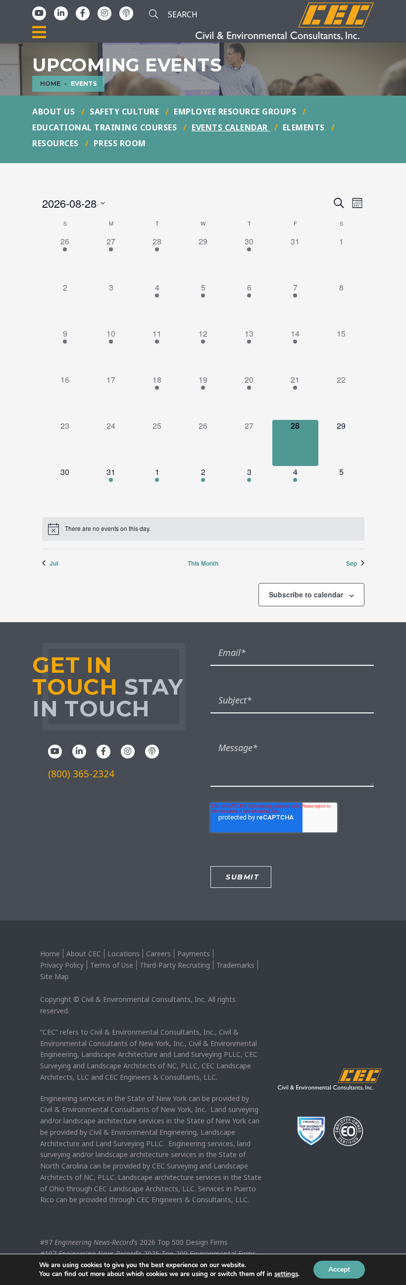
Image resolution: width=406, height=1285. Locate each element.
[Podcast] (126, 12)
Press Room (120, 143)
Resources (56, 143)
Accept (339, 1269)
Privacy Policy (62, 965)
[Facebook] (83, 12)
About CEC (83, 953)
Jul (54, 563)
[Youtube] (39, 12)
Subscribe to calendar (306, 594)
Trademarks (235, 965)
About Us (54, 111)
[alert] (203, 529)
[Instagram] (104, 12)
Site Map (54, 976)
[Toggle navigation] (39, 33)
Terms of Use (111, 965)
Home (50, 953)
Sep (351, 563)
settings (286, 1274)
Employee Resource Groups (236, 111)
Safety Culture (125, 111)
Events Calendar (231, 127)
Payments (193, 953)
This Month (203, 563)
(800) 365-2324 (81, 773)
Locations (123, 953)
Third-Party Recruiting (175, 965)
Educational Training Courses (105, 127)
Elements (305, 127)
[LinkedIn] (61, 12)
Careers (158, 953)
